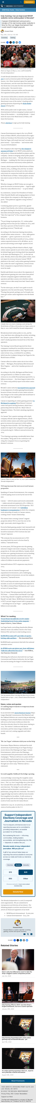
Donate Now (18, 892)
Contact (16, 1093)
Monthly (18, 865)
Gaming (12, 37)
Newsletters (29, 2)
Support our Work (7, 1096)
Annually (26, 865)
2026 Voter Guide (8, 10)
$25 (25, 872)
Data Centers (20, 10)
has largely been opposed (26, 388)
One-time (10, 865)
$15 (10, 872)
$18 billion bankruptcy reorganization (14, 509)
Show (18, 1081)
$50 (10, 879)
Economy (4, 37)
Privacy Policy (5, 1093)
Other (25, 879)
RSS (12, 1093)
